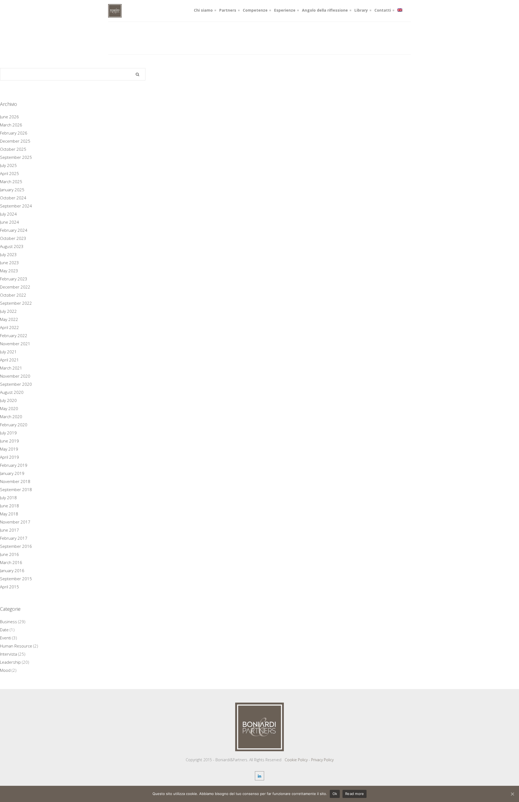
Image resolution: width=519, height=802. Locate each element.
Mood (5, 670)
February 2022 (13, 335)
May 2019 (9, 449)
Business (8, 621)
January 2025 (12, 189)
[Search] (137, 74)
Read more (354, 793)
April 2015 (9, 586)
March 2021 (11, 368)
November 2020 (15, 376)
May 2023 (9, 270)
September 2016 (16, 546)
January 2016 (12, 570)
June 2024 (9, 222)
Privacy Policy (322, 759)
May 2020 (9, 408)
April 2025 (9, 173)
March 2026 (11, 124)
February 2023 (13, 278)
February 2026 (13, 133)
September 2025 (16, 157)
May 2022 (9, 319)
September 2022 (16, 303)
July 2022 (8, 311)
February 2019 (13, 465)
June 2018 (9, 505)
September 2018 (16, 489)
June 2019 (9, 441)
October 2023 (13, 238)
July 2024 (8, 214)
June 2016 (9, 554)
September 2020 (16, 384)
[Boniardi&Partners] (115, 14)
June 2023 (9, 262)
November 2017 (15, 522)
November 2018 (15, 481)
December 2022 (15, 287)
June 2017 (9, 530)
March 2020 (11, 416)
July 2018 (8, 497)
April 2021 (9, 360)
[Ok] (512, 794)
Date (4, 629)
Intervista (8, 654)
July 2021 (8, 351)
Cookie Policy (296, 759)
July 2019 (8, 432)
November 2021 (15, 343)
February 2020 (13, 424)
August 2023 (12, 246)
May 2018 (9, 513)
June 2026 (9, 116)
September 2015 (16, 578)
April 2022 (9, 327)
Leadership (10, 662)
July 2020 (8, 400)
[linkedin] (259, 775)
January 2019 (12, 473)
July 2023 (8, 254)
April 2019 (9, 457)
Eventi (5, 637)
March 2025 (11, 181)
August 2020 (12, 392)
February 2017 (13, 538)
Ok (334, 793)
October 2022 (13, 295)
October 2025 (13, 149)
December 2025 (15, 141)
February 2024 (13, 230)
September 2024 (16, 206)
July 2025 (8, 165)
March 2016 (11, 562)
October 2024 (13, 197)
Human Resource (16, 646)
